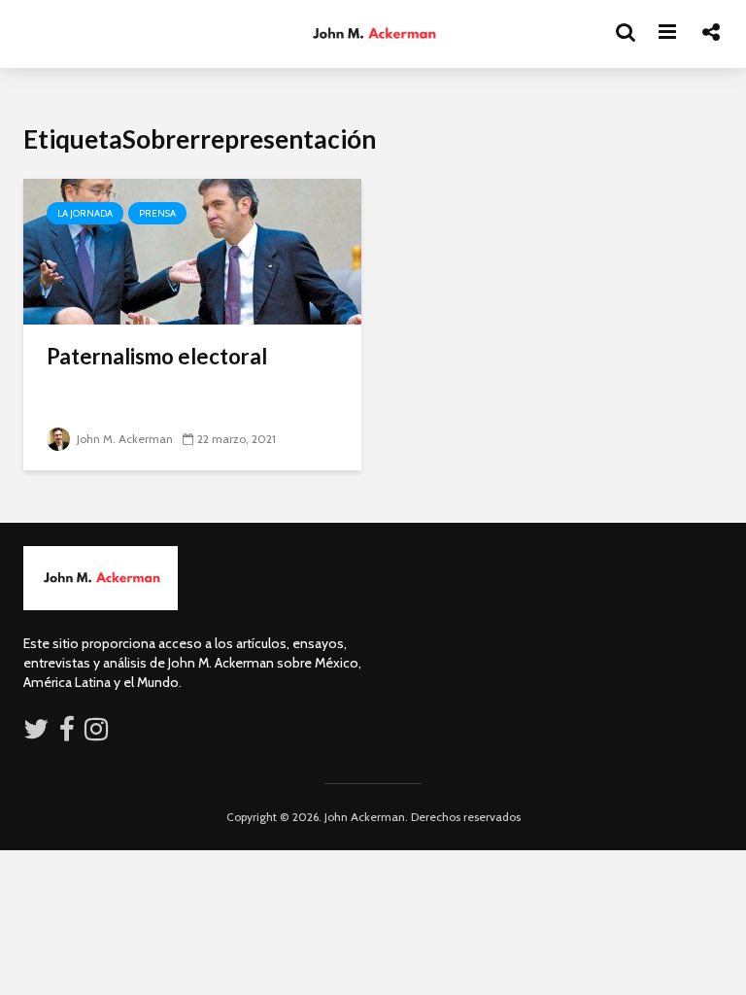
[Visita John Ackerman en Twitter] (36, 733)
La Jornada (85, 213)
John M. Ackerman (123, 438)
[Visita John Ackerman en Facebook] (67, 733)
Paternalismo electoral (157, 356)
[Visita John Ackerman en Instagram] (98, 733)
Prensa (157, 213)
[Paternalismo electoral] (192, 250)
